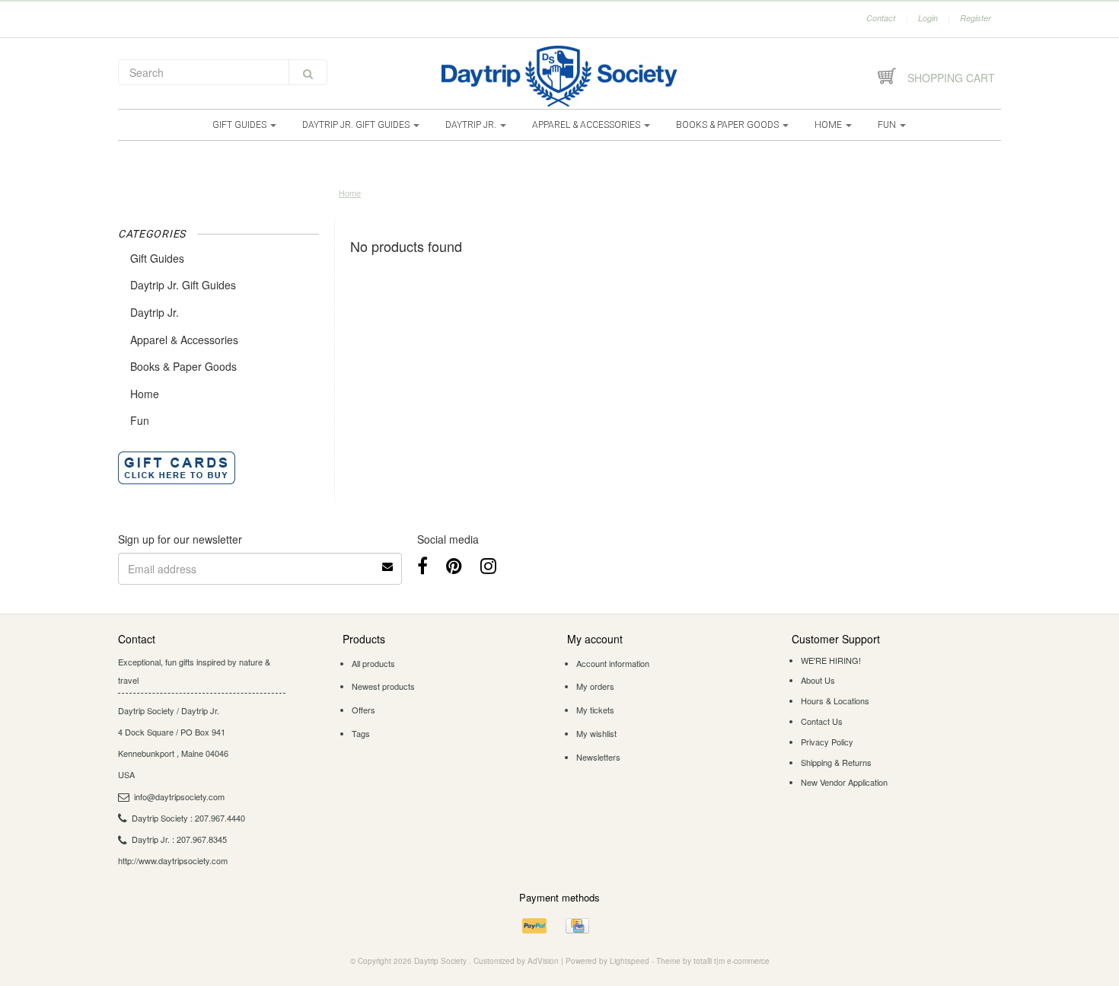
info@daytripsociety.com (179, 796)
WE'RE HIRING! (831, 660)
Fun (888, 125)
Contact (880, 18)
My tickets (595, 710)
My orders (595, 686)
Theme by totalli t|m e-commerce (713, 961)
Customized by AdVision (516, 961)
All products (373, 663)
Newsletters (598, 757)
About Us (818, 680)
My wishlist (596, 733)
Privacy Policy (827, 742)
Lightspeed (629, 961)
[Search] (308, 72)
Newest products (383, 686)
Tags (361, 733)
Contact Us (822, 721)
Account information (612, 663)
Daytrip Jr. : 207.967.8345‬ (179, 839)
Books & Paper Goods (728, 125)
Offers (363, 710)
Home (829, 125)
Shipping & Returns (836, 762)
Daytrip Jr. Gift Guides (357, 125)
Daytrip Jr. (472, 125)
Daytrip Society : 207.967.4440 (188, 818)
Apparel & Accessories (587, 125)
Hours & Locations (835, 700)
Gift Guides (240, 125)
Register (975, 18)
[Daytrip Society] (559, 76)
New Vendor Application (844, 782)
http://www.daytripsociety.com (173, 860)
